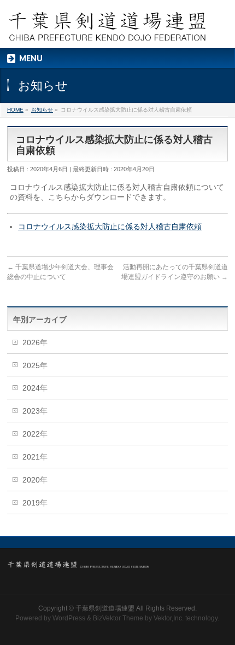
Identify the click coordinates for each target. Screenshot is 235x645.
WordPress (68, 618)
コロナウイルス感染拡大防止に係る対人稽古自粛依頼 (110, 226)
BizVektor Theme (118, 618)
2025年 (35, 365)
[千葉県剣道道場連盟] (108, 30)
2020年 (35, 479)
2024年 (35, 387)
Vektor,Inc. (169, 618)
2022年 (35, 433)
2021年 (35, 456)
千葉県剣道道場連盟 (104, 608)
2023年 (35, 410)
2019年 (35, 502)
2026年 (35, 342)
